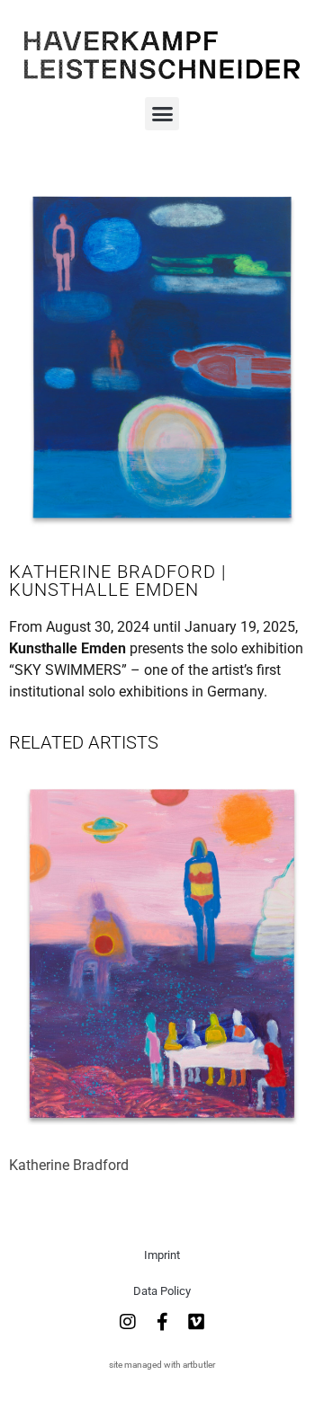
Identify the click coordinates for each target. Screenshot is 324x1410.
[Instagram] (127, 1322)
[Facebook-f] (162, 1322)
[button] (162, 114)
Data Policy (162, 1291)
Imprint (162, 1255)
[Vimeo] (196, 1322)
